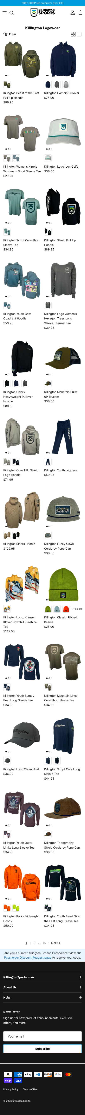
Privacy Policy (10, 1089)
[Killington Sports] (42, 12)
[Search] (13, 12)
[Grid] (73, 34)
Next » (55, 942)
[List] (79, 34)
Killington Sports (21, 1100)
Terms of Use (30, 1089)
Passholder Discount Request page (27, 957)
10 (44, 942)
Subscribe (42, 1048)
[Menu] (4, 12)
